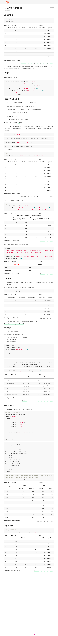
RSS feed (25, 634)
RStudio (31, 267)
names (14, 377)
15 (47, 63)
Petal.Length (31, 27)
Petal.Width (42, 27)
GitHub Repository (39, 2)
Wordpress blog (48, 2)
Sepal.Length (11, 27)
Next (51, 63)
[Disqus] (29, 587)
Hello (30, 270)
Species (50, 27)
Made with (31, 634)
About (28, 2)
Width (30, 488)
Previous (23, 63)
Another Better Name (12, 218)
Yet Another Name (33, 218)
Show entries (10, 25)
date (29, 377)
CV (32, 2)
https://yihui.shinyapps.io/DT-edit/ (14, 323)
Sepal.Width (22, 27)
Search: (41, 25)
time (45, 377)
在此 (19, 123)
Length (21, 488)
